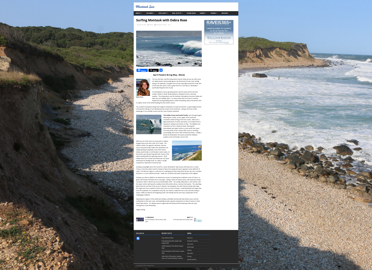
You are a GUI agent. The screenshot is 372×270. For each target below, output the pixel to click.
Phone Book (191, 13)
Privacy (189, 256)
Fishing (213, 13)
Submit (202, 13)
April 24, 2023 (142, 25)
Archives (224, 13)
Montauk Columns (161, 25)
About (138, 13)
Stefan (151, 25)
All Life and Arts (191, 259)
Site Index (190, 253)
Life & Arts (162, 13)
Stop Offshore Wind (167, 238)
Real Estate (176, 13)
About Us (190, 238)
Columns (149, 13)
